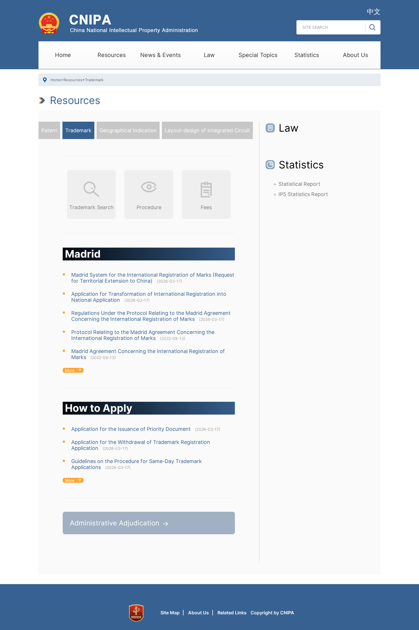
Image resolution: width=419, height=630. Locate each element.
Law (209, 55)
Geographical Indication (128, 130)
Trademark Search (91, 207)
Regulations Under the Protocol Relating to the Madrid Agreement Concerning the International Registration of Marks (151, 316)
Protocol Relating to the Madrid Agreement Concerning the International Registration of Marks (142, 335)
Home (63, 55)
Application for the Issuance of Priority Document (131, 429)
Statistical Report (299, 184)
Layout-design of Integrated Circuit (207, 130)
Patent (49, 130)
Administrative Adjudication (114, 523)
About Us (355, 55)
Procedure (149, 207)
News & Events (160, 55)
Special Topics (258, 55)
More (69, 370)
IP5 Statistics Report (303, 194)
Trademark (94, 80)
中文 (374, 11)
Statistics (306, 55)
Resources (111, 55)
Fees (206, 207)
